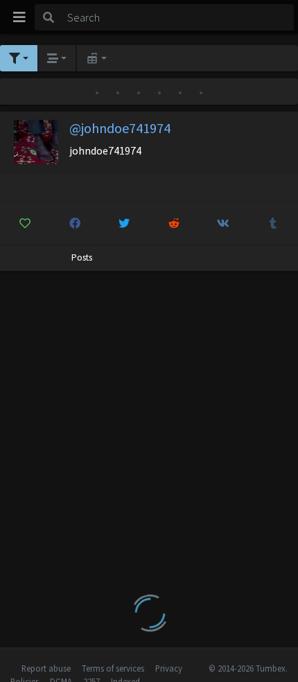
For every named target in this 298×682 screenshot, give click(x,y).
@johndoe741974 (119, 128)
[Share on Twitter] (124, 223)
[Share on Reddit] (174, 223)
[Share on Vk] (223, 223)
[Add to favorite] (25, 223)
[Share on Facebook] (75, 223)
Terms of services (113, 668)
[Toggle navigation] (19, 17)
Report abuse (46, 668)
